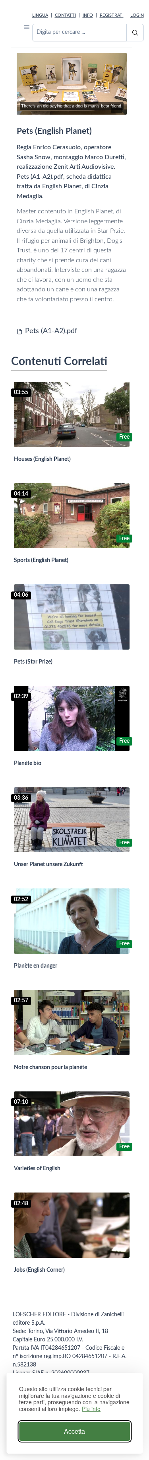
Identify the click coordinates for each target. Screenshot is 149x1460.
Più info (91, 1408)
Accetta (74, 1431)
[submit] (135, 32)
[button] (26, 27)
